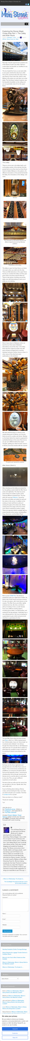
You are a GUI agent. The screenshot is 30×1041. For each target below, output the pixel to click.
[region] (15, 1027)
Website (4, 925)
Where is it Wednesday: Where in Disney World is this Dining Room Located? (13, 1002)
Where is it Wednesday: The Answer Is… (13, 879)
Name (4, 913)
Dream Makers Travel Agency (11, 816)
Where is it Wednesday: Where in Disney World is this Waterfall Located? (15, 963)
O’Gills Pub (13, 595)
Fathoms (15, 497)
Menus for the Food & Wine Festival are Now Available (13, 958)
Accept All (15, 1029)
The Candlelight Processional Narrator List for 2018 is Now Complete (16, 882)
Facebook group (10, 809)
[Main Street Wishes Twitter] (28, 4)
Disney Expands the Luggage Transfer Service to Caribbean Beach (14, 953)
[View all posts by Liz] (21, 37)
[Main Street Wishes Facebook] (26, 4)
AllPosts (4, 39)
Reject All (15, 1037)
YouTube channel (10, 812)
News (17, 39)
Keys (6, 740)
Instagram (7, 811)
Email (4, 919)
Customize (15, 1033)
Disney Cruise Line (11, 39)
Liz (19, 37)
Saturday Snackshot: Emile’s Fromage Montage (14, 949)
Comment (5, 897)
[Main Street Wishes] (15, 13)
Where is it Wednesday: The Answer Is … (13, 967)
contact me (7, 794)
